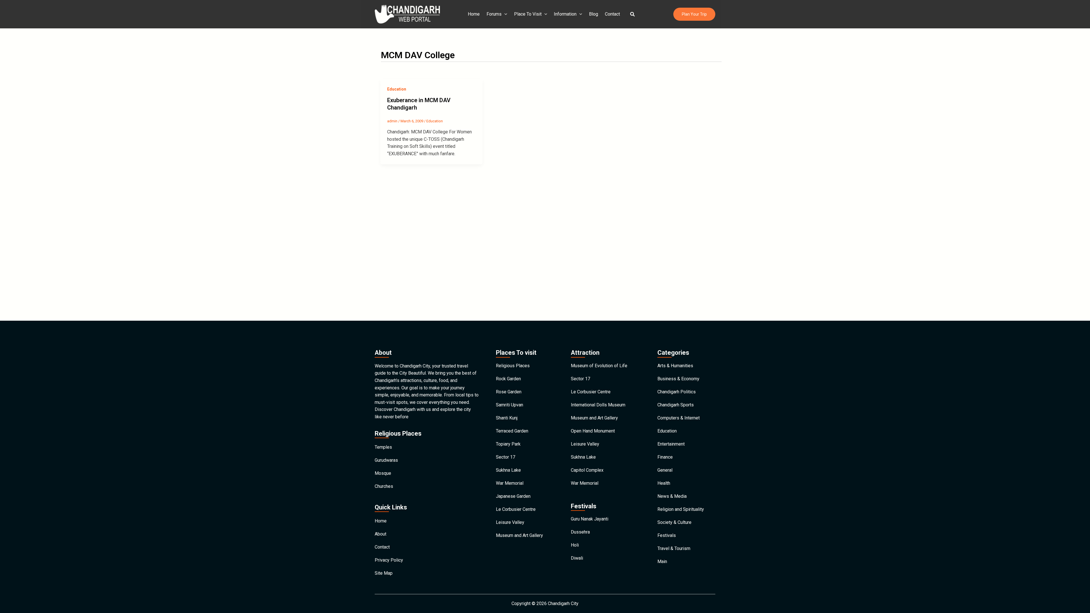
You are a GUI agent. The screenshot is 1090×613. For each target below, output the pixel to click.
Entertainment (671, 444)
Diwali (577, 558)
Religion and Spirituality (680, 509)
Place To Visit (528, 14)
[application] (504, 14)
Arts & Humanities (675, 365)
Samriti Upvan (509, 405)
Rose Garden (508, 391)
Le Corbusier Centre (516, 509)
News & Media (672, 496)
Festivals (666, 535)
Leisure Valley (510, 522)
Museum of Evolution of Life (599, 365)
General (664, 470)
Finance (665, 457)
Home (474, 14)
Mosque (383, 473)
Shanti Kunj (506, 418)
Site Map (384, 573)
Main (662, 561)
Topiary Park (508, 444)
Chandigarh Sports (675, 405)
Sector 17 (505, 457)
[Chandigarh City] (407, 13)
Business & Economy (678, 378)
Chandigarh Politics (676, 391)
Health (663, 483)
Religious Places (513, 365)
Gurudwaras (386, 460)
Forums (494, 14)
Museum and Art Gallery (519, 535)
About (380, 534)
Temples (383, 447)
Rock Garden (508, 378)
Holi (575, 545)
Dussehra (580, 532)
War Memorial (509, 483)
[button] (632, 14)
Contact (612, 14)
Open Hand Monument (593, 431)
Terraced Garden (512, 431)
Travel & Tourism (673, 548)
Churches (384, 486)
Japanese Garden (513, 496)
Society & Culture (674, 522)
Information (565, 14)
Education (396, 89)
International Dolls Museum (598, 405)
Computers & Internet (678, 418)
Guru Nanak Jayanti (589, 519)
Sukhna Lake (508, 470)
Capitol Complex (587, 470)
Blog (593, 14)
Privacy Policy (389, 560)
